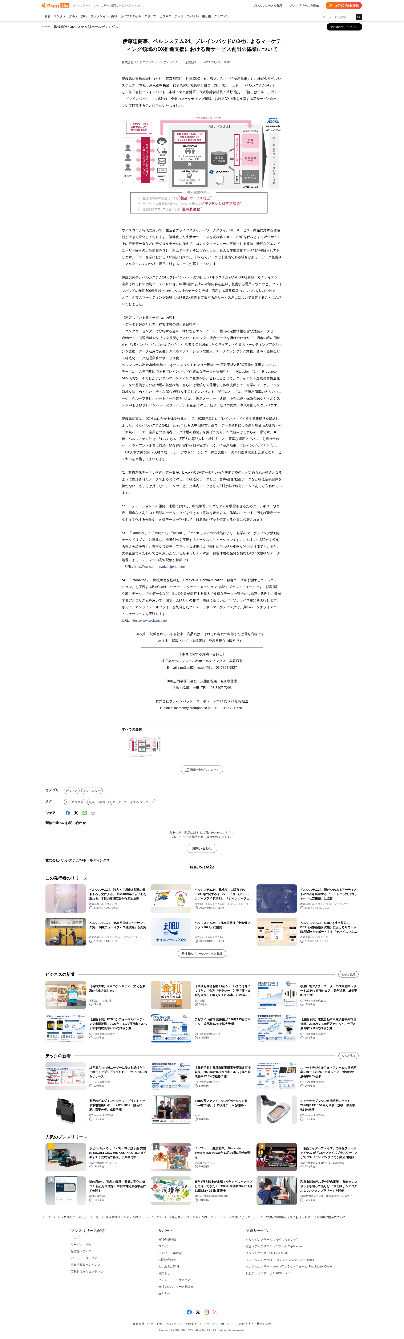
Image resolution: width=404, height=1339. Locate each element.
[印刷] (93, 813)
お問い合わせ (202, 848)
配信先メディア (81, 1251)
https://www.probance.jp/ (148, 620)
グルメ (73, 16)
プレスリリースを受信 (304, 5)
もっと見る (348, 974)
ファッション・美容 (103, 16)
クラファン (221, 16)
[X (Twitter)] (76, 813)
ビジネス (165, 16)
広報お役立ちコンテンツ (87, 1271)
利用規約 (192, 1324)
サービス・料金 (81, 1244)
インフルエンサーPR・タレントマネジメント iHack (280, 1259)
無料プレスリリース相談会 (176, 1286)
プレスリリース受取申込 (174, 1280)
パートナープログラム (165, 1324)
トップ (46, 1217)
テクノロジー (92, 790)
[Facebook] (68, 813)
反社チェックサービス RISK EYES (268, 1273)
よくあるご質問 (168, 1266)
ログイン (164, 1246)
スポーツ (150, 16)
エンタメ (60, 16)
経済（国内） (98, 802)
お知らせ (164, 1273)
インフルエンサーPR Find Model (267, 1253)
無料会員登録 (167, 1239)
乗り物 (206, 16)
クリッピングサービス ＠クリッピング (271, 1239)
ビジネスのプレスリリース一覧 (78, 1217)
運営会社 (139, 1324)
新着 (47, 16)
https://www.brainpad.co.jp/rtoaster (159, 566)
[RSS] (214, 1312)
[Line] (84, 813)
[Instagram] (206, 1312)
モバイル (193, 16)
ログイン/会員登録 (346, 5)
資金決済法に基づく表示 (255, 1324)
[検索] (359, 17)
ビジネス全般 (75, 802)
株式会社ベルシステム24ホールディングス (150, 62)
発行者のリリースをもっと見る (202, 953)
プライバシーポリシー (218, 1324)
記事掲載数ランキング (85, 1264)
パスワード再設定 (170, 1253)
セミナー (164, 1293)
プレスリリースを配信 (268, 5)
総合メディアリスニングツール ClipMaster (274, 1246)
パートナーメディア (84, 1258)
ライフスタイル (130, 16)
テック (179, 16)
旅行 (84, 16)
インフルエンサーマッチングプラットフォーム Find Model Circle (289, 1266)
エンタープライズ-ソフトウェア (133, 802)
